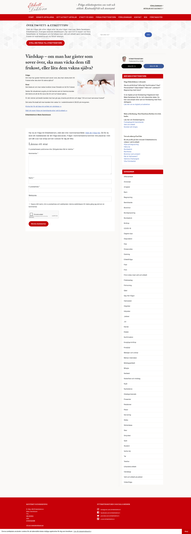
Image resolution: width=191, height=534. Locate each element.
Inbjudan (127, 311)
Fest (125, 265)
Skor (125, 430)
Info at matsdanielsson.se (34, 525)
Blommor (127, 208)
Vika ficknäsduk (130, 161)
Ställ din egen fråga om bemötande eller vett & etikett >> (46, 111)
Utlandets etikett (130, 467)
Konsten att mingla (130, 127)
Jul (125, 322)
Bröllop (126, 223)
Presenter (127, 399)
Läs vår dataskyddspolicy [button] (82, 531)
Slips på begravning (131, 144)
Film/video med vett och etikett (135, 275)
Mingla (126, 368)
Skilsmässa (128, 425)
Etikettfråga (128, 259)
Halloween (128, 301)
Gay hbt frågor (129, 296)
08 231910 (29, 516)
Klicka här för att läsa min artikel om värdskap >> (43, 106)
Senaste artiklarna (45, 17)
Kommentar (33, 153)
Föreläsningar (156, 5)
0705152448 (30, 521)
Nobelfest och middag (132, 379)
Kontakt (138, 17)
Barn (125, 192)
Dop (125, 244)
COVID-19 (127, 228)
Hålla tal (127, 147)
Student (127, 446)
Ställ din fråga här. (92, 133)
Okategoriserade (130, 394)
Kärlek (126, 327)
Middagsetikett (129, 363)
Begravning (128, 197)
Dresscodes (128, 249)
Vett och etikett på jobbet (133, 477)
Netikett (127, 373)
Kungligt (127, 347)
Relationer (127, 404)
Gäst (125, 290)
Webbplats (33, 195)
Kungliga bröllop (130, 342)
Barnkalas (127, 152)
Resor (126, 410)
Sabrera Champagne (131, 159)
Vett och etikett (129, 124)
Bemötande (128, 202)
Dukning (127, 254)
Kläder (126, 332)
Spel (125, 441)
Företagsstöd (156, 17)
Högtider (127, 306)
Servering (127, 415)
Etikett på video (86, 17)
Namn (31, 178)
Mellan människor (130, 358)
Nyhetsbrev (128, 389)
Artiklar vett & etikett (152, 8)
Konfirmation (128, 337)
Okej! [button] (186, 531)
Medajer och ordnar (131, 353)
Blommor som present (132, 154)
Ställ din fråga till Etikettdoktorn (45, 43)
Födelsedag (128, 280)
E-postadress (34, 187)
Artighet (127, 187)
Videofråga (128, 482)
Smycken (127, 436)
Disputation (128, 239)
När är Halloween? (131, 156)
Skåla (126, 420)
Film (125, 270)
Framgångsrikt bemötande (134, 122)
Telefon (126, 461)
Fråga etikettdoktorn (106, 17)
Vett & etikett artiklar (66, 17)
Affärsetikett (128, 177)
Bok (145, 17)
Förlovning (128, 285)
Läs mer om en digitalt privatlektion (137, 104)
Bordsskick (128, 149)
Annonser (127, 182)
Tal (125, 456)
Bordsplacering (129, 213)
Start (31, 17)
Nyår (125, 384)
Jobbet (126, 316)
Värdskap (127, 472)
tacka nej (127, 451)
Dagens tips (128, 234)
